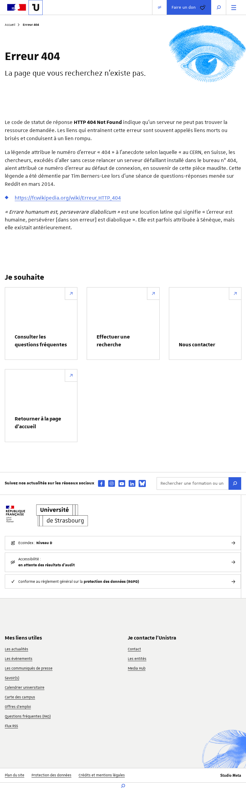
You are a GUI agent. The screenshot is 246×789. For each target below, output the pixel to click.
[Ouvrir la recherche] (218, 7)
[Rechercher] (235, 483)
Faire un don (184, 7)
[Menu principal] (233, 7)
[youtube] (122, 483)
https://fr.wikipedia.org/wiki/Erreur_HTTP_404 (68, 197)
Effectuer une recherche (113, 341)
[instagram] (111, 483)
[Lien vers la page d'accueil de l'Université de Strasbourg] (35, 7)
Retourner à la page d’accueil (38, 423)
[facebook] (101, 483)
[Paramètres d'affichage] (159, 7)
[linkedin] (132, 483)
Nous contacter (197, 345)
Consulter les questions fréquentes (41, 341)
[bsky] (142, 483)
